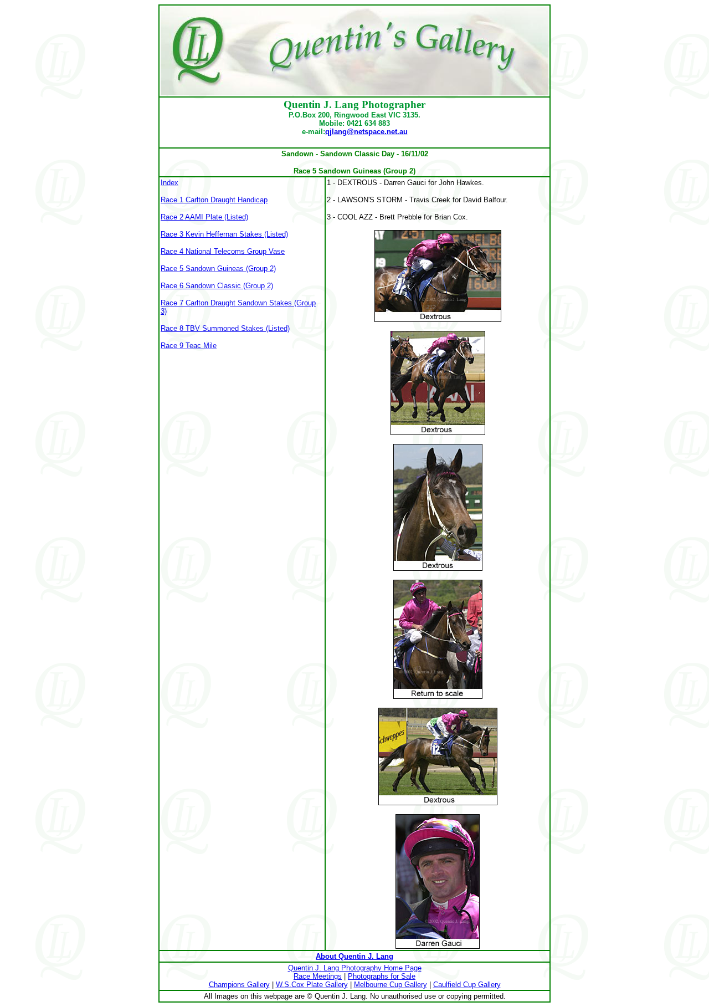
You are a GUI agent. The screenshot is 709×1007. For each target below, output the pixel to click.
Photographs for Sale (381, 976)
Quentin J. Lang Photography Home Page (355, 968)
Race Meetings (318, 976)
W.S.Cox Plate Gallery (312, 984)
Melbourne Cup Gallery (390, 984)
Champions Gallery (239, 984)
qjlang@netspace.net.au (366, 131)
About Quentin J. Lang (354, 956)
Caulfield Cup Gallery (467, 984)
